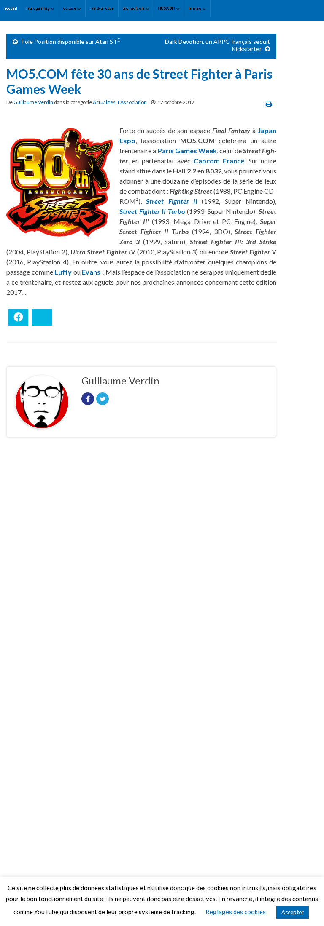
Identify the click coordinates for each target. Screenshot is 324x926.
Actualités (104, 102)
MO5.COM (167, 8)
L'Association (132, 102)
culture (70, 8)
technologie (134, 8)
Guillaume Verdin (33, 102)
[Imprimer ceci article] (269, 103)
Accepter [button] (292, 912)
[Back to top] (305, 907)
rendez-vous (102, 8)
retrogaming (38, 8)
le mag (195, 8)
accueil (10, 8)
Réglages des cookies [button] (235, 911)
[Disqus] (141, 559)
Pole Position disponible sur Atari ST (70, 41)
